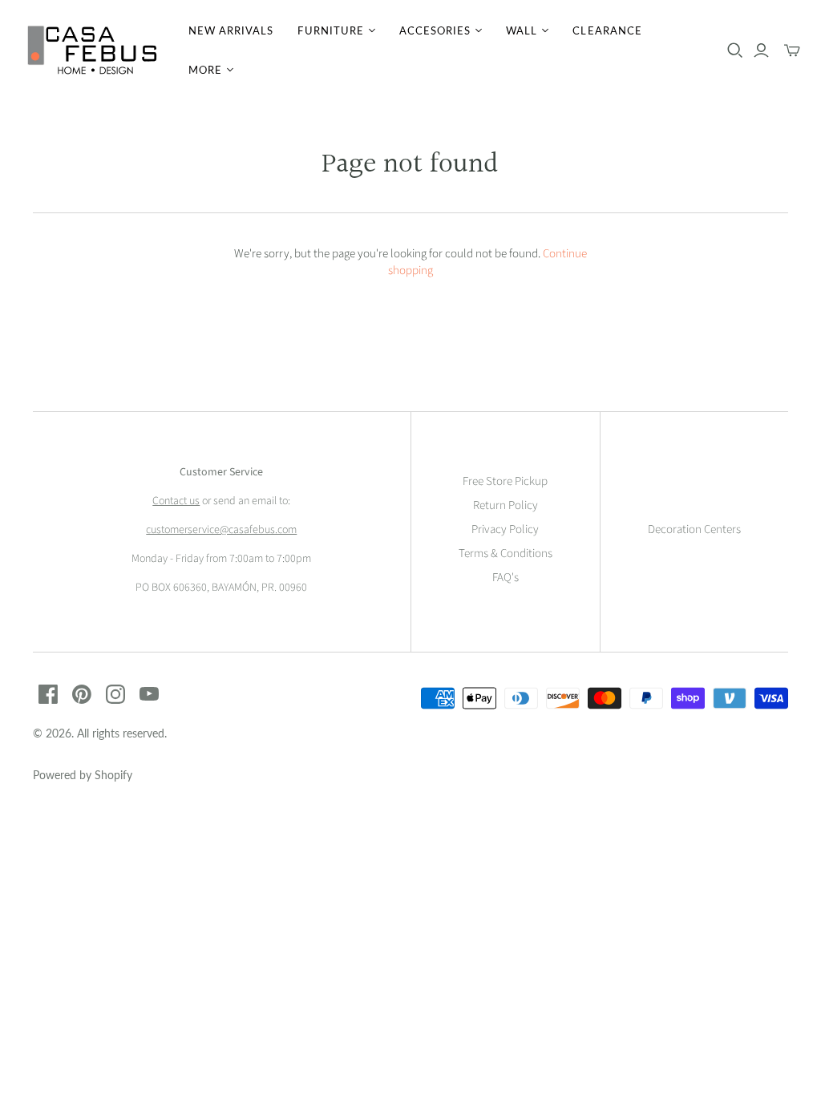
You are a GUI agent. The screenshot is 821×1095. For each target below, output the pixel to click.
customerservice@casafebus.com (221, 530)
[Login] (761, 50)
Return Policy (505, 505)
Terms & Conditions (505, 553)
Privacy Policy (505, 529)
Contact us (176, 501)
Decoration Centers (694, 529)
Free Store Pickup (505, 481)
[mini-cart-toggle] (792, 50)
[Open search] (735, 50)
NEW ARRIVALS (230, 30)
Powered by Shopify (82, 775)
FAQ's (505, 577)
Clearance (606, 30)
